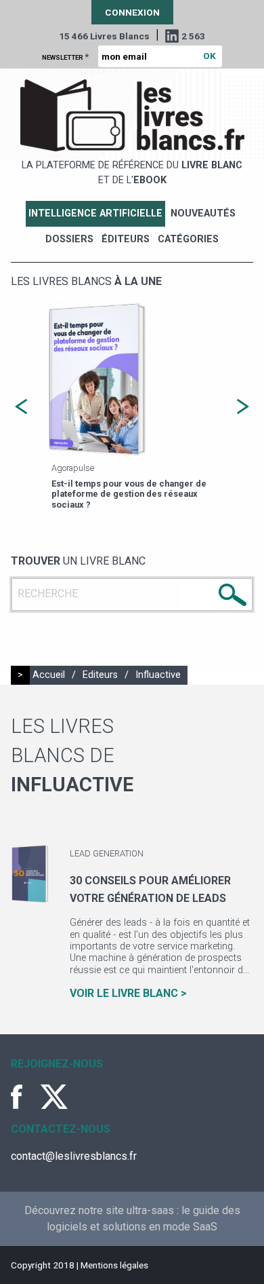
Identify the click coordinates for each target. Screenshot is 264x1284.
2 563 (193, 36)
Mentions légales (114, 1265)
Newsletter (65, 56)
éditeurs (126, 239)
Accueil (48, 675)
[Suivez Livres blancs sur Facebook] (24, 1096)
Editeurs (100, 675)
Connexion (132, 12)
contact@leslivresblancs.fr (74, 1156)
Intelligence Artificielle (95, 213)
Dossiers (69, 239)
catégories (188, 239)
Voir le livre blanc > (128, 993)
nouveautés (203, 213)
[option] (118, 406)
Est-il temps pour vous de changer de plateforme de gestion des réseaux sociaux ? (115, 494)
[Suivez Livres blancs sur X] (54, 1096)
